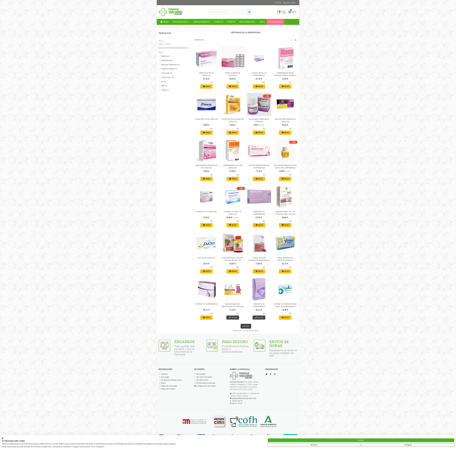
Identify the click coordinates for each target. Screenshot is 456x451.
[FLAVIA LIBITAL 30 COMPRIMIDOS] (259, 58)
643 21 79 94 (237, 403)
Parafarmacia (180, 22)
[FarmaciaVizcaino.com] (170, 12)
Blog (262, 22)
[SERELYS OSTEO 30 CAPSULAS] (206, 58)
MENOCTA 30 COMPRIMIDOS (259, 305)
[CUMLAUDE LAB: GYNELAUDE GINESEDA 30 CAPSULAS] (259, 243)
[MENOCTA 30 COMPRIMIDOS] (259, 289)
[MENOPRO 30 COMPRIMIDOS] (259, 197)
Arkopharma (167, 60)
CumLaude (166, 73)
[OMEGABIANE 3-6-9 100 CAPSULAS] (232, 150)
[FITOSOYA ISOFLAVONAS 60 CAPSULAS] (232, 104)
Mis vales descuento (204, 377)
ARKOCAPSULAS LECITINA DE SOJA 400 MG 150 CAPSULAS (232, 260)
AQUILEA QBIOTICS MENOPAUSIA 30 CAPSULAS (233, 305)
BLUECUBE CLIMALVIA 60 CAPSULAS (259, 120)
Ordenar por (199, 40)
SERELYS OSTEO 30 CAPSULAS (206, 74)
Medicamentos (201, 22)
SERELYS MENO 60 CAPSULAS (232, 74)
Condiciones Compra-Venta (171, 380)
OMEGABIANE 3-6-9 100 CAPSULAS (232, 166)
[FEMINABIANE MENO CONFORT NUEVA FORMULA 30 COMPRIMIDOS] (285, 58)
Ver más (246, 326)
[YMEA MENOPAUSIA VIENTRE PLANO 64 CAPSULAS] (285, 243)
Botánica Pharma (169, 69)
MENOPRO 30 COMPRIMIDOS (259, 212)
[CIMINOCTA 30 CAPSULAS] (206, 197)
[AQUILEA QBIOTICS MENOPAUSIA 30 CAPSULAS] (232, 289)
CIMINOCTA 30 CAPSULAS (206, 211)
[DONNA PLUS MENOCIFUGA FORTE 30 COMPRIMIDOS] (285, 289)
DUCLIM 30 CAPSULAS (206, 258)
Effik (164, 86)
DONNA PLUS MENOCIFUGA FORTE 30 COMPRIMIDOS (285, 305)
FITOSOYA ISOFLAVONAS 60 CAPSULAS (233, 120)
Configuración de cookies (206, 386)
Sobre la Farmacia (240, 369)
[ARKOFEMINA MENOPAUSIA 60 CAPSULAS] (206, 150)
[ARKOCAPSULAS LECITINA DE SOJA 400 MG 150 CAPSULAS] (232, 243)
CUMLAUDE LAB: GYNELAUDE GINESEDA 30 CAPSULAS (259, 260)
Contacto (164, 374)
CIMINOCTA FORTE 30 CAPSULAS (232, 212)
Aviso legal (165, 377)
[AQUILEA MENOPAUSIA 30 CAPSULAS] (285, 104)
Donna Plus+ (167, 77)
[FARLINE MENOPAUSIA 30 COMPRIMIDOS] (259, 150)
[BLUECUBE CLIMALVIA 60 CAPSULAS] (259, 104)
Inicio (166, 22)
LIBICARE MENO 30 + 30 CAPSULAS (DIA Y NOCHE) (285, 212)
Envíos (163, 383)
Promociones (275, 22)
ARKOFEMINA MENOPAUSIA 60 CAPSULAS (206, 166)
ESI (163, 81)
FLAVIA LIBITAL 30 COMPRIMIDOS (259, 74)
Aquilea (165, 56)
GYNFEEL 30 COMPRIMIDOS (206, 304)
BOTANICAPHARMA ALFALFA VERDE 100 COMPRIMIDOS (285, 166)
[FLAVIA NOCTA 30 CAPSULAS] (206, 104)
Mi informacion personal (205, 383)
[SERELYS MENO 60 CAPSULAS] (232, 58)
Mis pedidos (201, 374)
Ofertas (231, 22)
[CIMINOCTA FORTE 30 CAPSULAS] (232, 197)
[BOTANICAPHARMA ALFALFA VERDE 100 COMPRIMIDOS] (285, 150)
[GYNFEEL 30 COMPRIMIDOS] (206, 289)
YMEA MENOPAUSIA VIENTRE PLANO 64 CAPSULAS (285, 260)
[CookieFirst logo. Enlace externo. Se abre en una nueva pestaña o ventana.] (3, 438)
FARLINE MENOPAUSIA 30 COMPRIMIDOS (259, 166)
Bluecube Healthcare (170, 64)
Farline (165, 90)
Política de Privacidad (169, 386)
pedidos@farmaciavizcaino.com (244, 398)
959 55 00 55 (237, 401)
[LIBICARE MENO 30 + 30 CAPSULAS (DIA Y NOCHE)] (285, 197)
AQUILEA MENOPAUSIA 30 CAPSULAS (285, 120)
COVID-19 (218, 22)
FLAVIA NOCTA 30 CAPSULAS (206, 119)
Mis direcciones (202, 380)
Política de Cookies (168, 389)
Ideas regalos (246, 22)
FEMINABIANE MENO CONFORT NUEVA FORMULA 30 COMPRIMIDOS (285, 75)
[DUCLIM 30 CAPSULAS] (206, 243)
